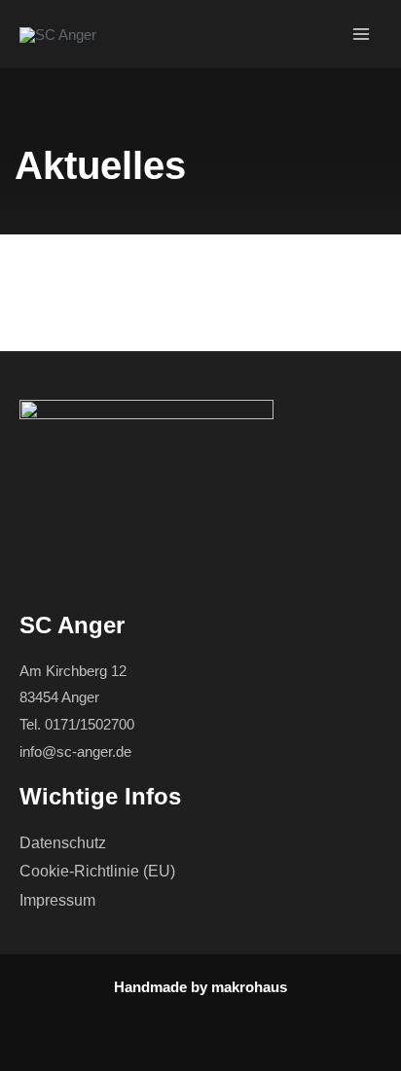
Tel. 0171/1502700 (76, 724)
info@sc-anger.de (75, 751)
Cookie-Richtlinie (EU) (97, 871)
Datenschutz (62, 843)
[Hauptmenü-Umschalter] (362, 34)
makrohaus (249, 987)
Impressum (57, 900)
